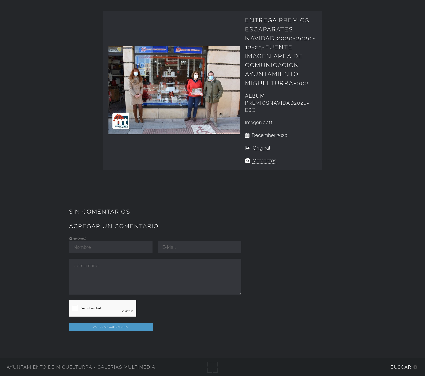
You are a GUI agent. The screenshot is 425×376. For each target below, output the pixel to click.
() (79, 238)
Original (261, 148)
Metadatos (264, 160)
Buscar (401, 367)
